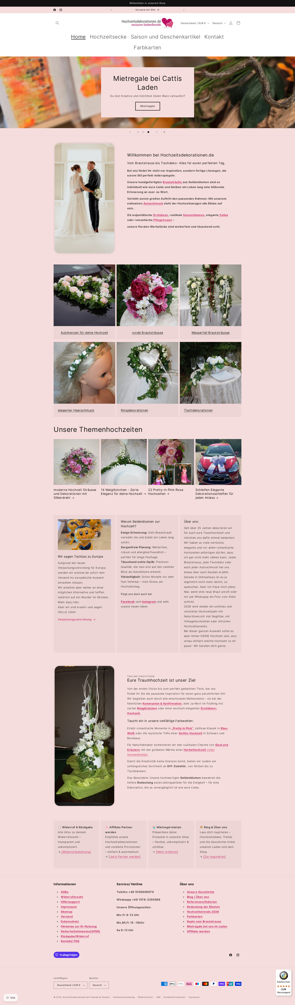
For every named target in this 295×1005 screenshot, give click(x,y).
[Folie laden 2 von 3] (143, 132)
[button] (57, 23)
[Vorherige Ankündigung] (111, 10)
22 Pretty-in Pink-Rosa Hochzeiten (165, 492)
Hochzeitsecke (147, 106)
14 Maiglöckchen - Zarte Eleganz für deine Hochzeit (122, 492)
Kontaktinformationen (174, 997)
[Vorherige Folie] (130, 132)
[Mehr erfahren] (167, 851)
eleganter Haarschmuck (76, 410)
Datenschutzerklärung (124, 997)
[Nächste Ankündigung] (184, 10)
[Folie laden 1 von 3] (138, 132)
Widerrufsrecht (145, 997)
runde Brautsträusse (147, 332)
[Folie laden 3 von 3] (148, 132)
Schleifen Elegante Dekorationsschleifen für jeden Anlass (214, 494)
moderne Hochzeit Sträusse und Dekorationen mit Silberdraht (75, 494)
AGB (158, 997)
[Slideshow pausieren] (165, 132)
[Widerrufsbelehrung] (76, 851)
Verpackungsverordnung (75, 619)
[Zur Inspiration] (214, 856)
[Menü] (289, 971)
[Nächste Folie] (156, 132)
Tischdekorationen (198, 410)
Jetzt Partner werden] (125, 856)
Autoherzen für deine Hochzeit (84, 332)
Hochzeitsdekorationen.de (76, 997)
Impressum (194, 997)
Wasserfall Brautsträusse (211, 332)
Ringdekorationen (134, 410)
